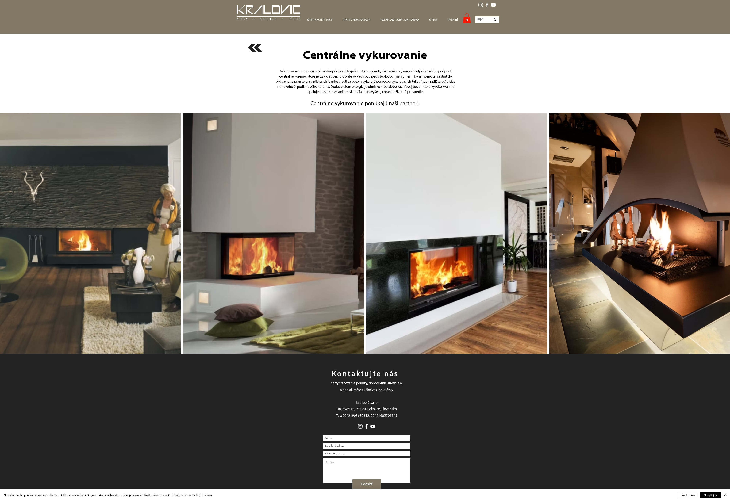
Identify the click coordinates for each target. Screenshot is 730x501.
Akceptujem (711, 495)
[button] (467, 18)
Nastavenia (688, 495)
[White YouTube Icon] (493, 5)
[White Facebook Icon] (487, 5)
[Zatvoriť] (725, 495)
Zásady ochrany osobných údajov (192, 495)
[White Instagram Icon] (481, 5)
